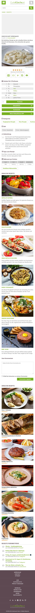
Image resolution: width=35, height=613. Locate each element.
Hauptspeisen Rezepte (9, 122)
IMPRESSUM (17, 572)
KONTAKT (17, 574)
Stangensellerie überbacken (9, 487)
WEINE (17, 593)
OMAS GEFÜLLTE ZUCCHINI (9, 258)
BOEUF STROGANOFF (7, 287)
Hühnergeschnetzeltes (8, 513)
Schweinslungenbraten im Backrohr (11, 436)
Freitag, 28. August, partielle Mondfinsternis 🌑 (18, 555)
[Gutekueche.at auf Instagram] (17, 600)
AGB (17, 580)
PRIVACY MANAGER (17, 583)
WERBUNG (17, 588)
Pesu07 (21, 548)
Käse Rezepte (23, 122)
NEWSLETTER (17, 590)
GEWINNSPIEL (17, 591)
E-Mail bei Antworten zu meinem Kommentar (15, 376)
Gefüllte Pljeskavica (7, 461)
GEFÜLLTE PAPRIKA (7, 198)
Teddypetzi (22, 556)
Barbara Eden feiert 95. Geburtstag (15, 550)
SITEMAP (17, 576)
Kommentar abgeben (25, 379)
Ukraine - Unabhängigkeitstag (14, 546)
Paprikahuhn (5, 538)
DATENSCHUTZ (17, 582)
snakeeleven (22, 566)
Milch (14, 95)
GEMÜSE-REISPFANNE (8, 318)
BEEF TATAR (5, 349)
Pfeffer (15, 91)
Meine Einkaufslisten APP (17, 113)
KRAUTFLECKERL (6, 227)
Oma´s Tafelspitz (6, 410)
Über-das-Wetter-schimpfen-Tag (14, 565)
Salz (14, 88)
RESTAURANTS (17, 595)
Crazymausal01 (11, 38)
